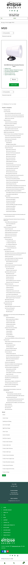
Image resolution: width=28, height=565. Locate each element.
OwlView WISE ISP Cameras (11, 161)
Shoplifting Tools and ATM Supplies (11, 377)
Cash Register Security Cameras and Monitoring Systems (15, 253)
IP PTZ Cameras (9, 263)
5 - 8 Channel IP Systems (11, 242)
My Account (6, 527)
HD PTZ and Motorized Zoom (11, 261)
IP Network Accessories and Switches (12, 365)
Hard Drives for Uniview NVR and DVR (13, 178)
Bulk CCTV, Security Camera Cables (12, 357)
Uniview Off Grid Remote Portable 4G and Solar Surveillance (14, 214)
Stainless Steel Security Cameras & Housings (13, 265)
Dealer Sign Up (6, 532)
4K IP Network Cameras (9, 251)
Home (4, 22)
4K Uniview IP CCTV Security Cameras (13, 152)
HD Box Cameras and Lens (11, 275)
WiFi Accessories (8, 409)
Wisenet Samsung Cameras (11, 397)
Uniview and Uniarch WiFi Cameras (12, 166)
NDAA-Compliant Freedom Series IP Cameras (13, 127)
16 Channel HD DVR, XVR (10, 324)
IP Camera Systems (9, 239)
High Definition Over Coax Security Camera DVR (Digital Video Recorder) (14, 315)
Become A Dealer (7, 510)
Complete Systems (8, 237)
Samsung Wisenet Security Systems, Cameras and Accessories (12, 390)
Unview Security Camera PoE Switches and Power (15, 189)
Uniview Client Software (10, 223)
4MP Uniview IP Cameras (11, 154)
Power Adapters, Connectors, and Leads (13, 372)
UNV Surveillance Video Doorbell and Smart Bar (15, 187)
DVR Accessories (8, 304)
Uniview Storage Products (11, 183)
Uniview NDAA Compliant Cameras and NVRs (13, 190)
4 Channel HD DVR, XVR (10, 320)
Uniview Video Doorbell (10, 170)
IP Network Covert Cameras (11, 270)
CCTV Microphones (10, 346)
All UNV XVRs (9, 142)
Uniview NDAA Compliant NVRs (12, 194)
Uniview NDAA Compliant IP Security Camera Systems (16, 192)
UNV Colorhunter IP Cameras (11, 173)
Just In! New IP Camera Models (12, 294)
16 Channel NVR (9, 334)
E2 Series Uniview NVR (10, 209)
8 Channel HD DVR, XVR (10, 322)
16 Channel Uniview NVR (10, 199)
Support (5, 520)
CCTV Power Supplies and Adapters (11, 367)
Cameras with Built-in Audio (11, 348)
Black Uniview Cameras (10, 158)
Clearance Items (7, 120)
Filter (4, 475)
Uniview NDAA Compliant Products (11, 128)
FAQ (4, 515)
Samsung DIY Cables (10, 360)
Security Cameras (7, 249)
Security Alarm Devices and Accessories (11, 130)
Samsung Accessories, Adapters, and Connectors (15, 402)
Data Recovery (6, 530)
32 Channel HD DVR (10, 326)
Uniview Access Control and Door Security (13, 137)
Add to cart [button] (14, 84)
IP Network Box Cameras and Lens (12, 290)
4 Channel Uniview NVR (10, 202)
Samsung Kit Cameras (9, 299)
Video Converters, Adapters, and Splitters (13, 381)
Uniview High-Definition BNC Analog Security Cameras (15, 146)
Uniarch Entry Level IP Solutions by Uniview (13, 135)
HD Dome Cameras (10, 278)
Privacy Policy (6, 535)
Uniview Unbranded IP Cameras (12, 168)
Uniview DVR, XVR (8, 140)
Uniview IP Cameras (9, 147)
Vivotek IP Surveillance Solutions (10, 227)
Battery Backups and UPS (11, 369)
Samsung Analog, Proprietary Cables (14, 393)
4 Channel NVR (9, 331)
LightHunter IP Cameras (10, 159)
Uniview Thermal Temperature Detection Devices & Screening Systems (14, 220)
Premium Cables (8, 351)
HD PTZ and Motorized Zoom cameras (13, 280)
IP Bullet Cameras (9, 287)
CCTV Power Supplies (10, 370)
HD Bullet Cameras (10, 277)
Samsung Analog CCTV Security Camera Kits (15, 399)
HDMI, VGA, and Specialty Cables (12, 358)
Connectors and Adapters (10, 362)
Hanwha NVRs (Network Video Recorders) (12, 306)
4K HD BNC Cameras (10, 273)
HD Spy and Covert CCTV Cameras (12, 282)
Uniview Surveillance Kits (10, 216)
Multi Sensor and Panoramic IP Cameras (13, 296)
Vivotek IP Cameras (9, 228)
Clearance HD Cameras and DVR (11, 121)
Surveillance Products (9, 525)
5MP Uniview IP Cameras (11, 156)
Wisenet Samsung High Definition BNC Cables (15, 395)
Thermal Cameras (9, 163)
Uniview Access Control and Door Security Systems (14, 116)
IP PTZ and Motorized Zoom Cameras (13, 292)
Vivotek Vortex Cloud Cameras (11, 234)
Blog (4, 517)
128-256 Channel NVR (10, 329)
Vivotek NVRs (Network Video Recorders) (12, 230)
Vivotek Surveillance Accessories (11, 232)
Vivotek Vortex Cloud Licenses (11, 235)
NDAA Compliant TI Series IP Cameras (13, 297)
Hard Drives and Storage (10, 308)
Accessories (6, 339)
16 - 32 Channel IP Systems (11, 244)
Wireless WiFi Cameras (9, 301)
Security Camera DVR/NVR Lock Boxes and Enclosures (15, 338)
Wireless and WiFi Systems (10, 246)
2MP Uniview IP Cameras (11, 149)
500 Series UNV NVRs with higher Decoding (14, 204)
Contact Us (6, 522)
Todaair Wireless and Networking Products (13, 341)
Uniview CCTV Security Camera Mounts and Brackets (15, 180)
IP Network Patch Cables (11, 353)
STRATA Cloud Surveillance (9, 132)
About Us (5, 512)
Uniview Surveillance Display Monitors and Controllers (16, 185)
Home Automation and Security (10, 386)
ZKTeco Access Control (9, 118)
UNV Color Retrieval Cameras (11, 171)
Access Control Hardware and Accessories (13, 113)
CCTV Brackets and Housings (10, 350)
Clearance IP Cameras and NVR (11, 123)
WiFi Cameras (8, 407)
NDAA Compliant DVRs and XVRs (12, 319)
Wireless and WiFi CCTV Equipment (11, 384)
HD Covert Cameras (10, 268)
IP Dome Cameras (9, 289)
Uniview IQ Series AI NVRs (11, 211)
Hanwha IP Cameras (9, 256)
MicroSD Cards (9, 311)
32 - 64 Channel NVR (10, 336)
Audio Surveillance (9, 343)
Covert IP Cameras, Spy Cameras (12, 285)
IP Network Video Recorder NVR (11, 327)
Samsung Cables (9, 392)
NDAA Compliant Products (9, 125)
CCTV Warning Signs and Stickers (11, 382)
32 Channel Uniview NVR (10, 201)
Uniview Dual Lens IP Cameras (10, 139)
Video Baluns (8, 379)
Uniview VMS (9, 225)
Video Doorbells (8, 404)
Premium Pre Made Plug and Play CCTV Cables (14, 355)
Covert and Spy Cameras (10, 266)
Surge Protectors (9, 374)
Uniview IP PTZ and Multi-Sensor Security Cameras (14, 175)
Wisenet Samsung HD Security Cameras (14, 400)
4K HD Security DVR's (10, 317)
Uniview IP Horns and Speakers (12, 182)
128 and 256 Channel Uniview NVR (12, 197)
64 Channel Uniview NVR (10, 206)
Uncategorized (7, 109)
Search (14, 563)
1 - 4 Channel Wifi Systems (11, 247)
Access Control (7, 111)
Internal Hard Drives (10, 309)
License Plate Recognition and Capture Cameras (14, 258)
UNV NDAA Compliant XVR (11, 144)
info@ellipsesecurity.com (14, 500)
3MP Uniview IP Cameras (11, 151)
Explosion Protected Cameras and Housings (13, 254)
